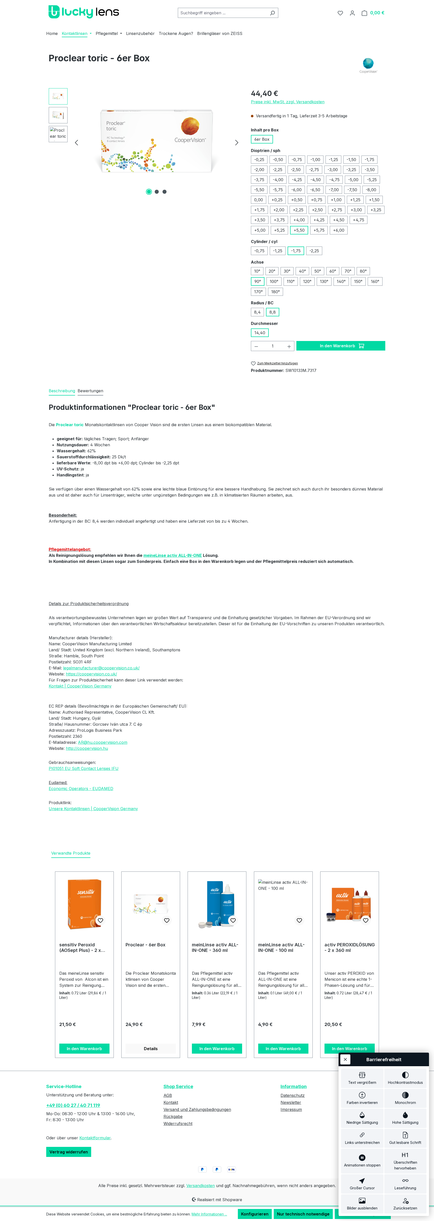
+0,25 (277, 199)
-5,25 (372, 179)
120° (307, 281)
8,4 (257, 312)
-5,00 (353, 179)
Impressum (291, 1109)
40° (302, 271)
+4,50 (338, 219)
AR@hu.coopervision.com (102, 742)
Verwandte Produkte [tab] (70, 853)
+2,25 (298, 209)
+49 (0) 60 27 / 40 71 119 (73, 1105)
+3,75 (279, 219)
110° (291, 281)
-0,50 (278, 159)
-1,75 (369, 159)
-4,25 (297, 179)
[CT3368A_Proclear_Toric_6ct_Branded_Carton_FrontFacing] (157, 142)
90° (257, 281)
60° (333, 271)
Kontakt (171, 1102)
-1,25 (333, 159)
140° (341, 281)
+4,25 (318, 219)
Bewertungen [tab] (90, 390)
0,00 (258, 199)
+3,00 (356, 209)
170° (258, 291)
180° (275, 291)
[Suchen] (272, 13)
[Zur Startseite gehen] (84, 11)
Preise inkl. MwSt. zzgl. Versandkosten (287, 101)
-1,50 (351, 159)
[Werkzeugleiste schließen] (345, 1059)
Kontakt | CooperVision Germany (80, 686)
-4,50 (315, 179)
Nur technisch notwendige (303, 1213)
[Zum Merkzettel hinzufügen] (100, 920)
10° (257, 271)
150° (358, 281)
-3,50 (370, 169)
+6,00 (338, 230)
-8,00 (371, 189)
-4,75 (334, 179)
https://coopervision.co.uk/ (91, 673)
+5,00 (259, 230)
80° (363, 271)
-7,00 (334, 189)
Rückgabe (173, 1116)
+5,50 (299, 230)
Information (294, 1086)
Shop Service (178, 1086)
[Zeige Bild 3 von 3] (164, 192)
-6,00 (296, 189)
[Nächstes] (237, 142)
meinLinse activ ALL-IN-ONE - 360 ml (215, 947)
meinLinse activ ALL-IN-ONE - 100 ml (281, 947)
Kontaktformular (95, 1137)
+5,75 (318, 230)
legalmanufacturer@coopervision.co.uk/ (101, 667)
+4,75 (358, 219)
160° (375, 281)
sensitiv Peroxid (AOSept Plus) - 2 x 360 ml (80, 947)
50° (317, 271)
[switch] (362, 1078)
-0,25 (259, 159)
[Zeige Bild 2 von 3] (157, 192)
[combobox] (222, 13)
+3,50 (259, 219)
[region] (145, 142)
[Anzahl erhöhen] (289, 346)
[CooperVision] (368, 65)
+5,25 (279, 230)
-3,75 (259, 179)
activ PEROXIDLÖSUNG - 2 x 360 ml (349, 947)
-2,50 (296, 169)
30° (287, 271)
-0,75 (297, 159)
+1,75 (259, 209)
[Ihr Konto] (352, 13)
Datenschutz (293, 1095)
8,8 (272, 312)
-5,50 (259, 189)
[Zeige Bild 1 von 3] (149, 192)
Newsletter (291, 1102)
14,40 (259, 332)
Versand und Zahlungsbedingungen (197, 1109)
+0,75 (316, 199)
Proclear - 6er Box (146, 944)
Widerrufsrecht (178, 1123)
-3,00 (333, 169)
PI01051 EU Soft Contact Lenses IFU (84, 768)
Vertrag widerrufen (68, 1151)
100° (274, 281)
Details (151, 1048)
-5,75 (278, 189)
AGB (168, 1095)
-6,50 (315, 189)
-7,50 (352, 189)
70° (348, 271)
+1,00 (336, 199)
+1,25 (355, 199)
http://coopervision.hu (87, 748)
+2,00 (278, 209)
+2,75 (336, 209)
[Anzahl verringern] (256, 346)
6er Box (261, 139)
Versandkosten (200, 1185)
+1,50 (374, 199)
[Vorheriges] (76, 142)
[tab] (62, 391)
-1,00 (315, 159)
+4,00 (299, 219)
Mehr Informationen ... (209, 1214)
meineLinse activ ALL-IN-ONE (172, 555)
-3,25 (351, 169)
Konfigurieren (254, 1213)
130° (324, 281)
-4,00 (278, 179)
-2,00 (259, 169)
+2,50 (317, 209)
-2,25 (277, 169)
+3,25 (375, 209)
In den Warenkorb (338, 345)
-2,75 (314, 169)
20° (272, 271)
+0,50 (296, 199)
